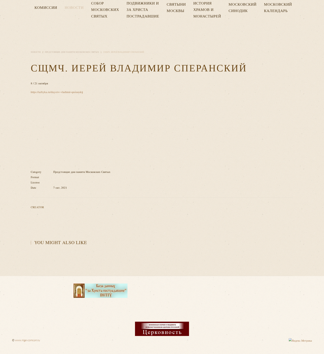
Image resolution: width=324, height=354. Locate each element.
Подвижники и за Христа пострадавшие (143, 10)
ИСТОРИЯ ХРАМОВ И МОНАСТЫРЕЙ (207, 10)
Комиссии (45, 7)
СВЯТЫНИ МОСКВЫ (176, 7)
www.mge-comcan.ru (27, 340)
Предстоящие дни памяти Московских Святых (72, 52)
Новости (74, 7)
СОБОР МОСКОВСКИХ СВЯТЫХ (105, 10)
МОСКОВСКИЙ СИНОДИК (242, 7)
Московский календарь (278, 7)
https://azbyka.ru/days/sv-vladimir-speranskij (57, 92)
